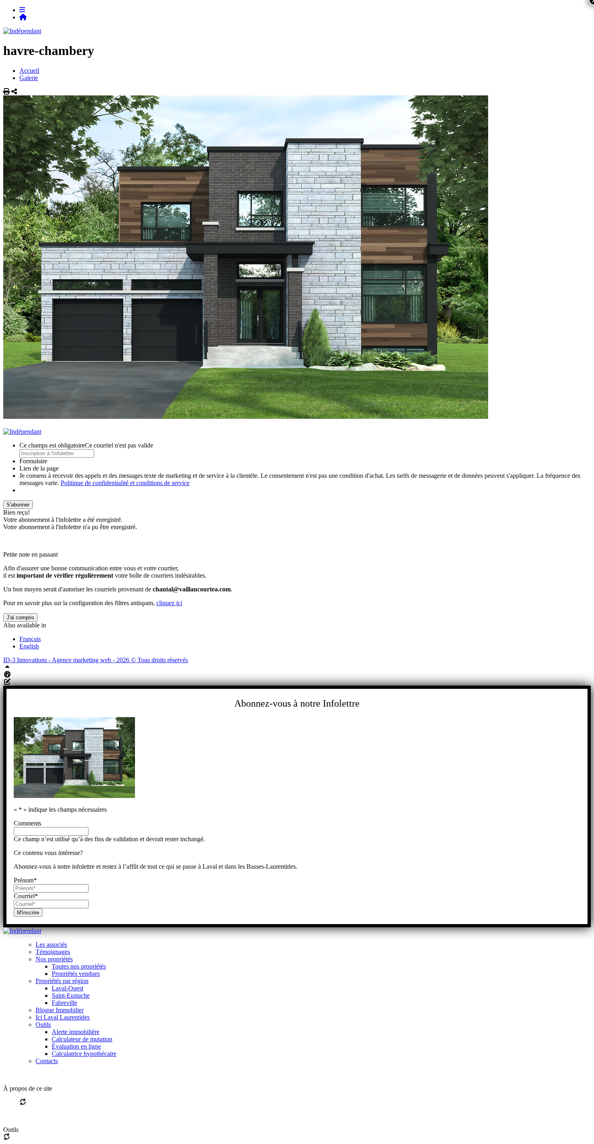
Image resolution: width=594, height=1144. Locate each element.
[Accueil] (23, 17)
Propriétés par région (62, 980)
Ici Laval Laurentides (63, 1017)
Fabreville (64, 1002)
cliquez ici (169, 602)
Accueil (29, 70)
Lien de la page (39, 468)
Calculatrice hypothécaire (84, 1053)
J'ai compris (20, 617)
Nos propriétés (54, 959)
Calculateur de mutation (82, 1039)
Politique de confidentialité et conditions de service (125, 482)
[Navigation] (22, 9)
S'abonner (17, 505)
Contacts (47, 1060)
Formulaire (33, 461)
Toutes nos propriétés (79, 966)
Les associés (51, 944)
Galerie (28, 77)
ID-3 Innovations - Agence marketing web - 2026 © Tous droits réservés (95, 659)
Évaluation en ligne (76, 1046)
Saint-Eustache (71, 995)
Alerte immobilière (75, 1031)
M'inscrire (28, 913)
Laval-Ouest (67, 988)
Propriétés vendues (76, 973)
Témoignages (53, 951)
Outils (43, 1024)
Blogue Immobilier (60, 1010)
